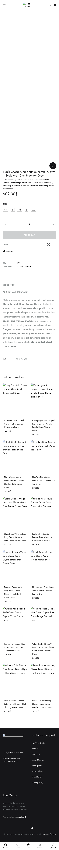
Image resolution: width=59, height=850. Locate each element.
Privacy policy (37, 765)
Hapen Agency (50, 834)
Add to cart (29, 235)
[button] (5, 209)
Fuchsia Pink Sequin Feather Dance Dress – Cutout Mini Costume (42, 537)
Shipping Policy (37, 782)
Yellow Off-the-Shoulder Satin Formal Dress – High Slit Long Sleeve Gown (15, 704)
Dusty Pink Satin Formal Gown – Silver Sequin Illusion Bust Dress (14, 423)
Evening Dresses (24, 266)
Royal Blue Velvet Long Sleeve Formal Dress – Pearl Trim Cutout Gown (42, 704)
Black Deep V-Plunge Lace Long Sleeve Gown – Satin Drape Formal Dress (15, 537)
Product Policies (37, 771)
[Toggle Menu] (4, 5)
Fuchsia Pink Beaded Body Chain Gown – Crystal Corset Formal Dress (15, 647)
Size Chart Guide (38, 743)
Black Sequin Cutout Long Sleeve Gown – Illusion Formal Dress (43, 590)
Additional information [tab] (16, 292)
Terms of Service (38, 760)
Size (5, 203)
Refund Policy (37, 777)
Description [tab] (9, 285)
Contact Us (36, 754)
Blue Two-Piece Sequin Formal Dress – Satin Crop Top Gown (43, 480)
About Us (35, 748)
